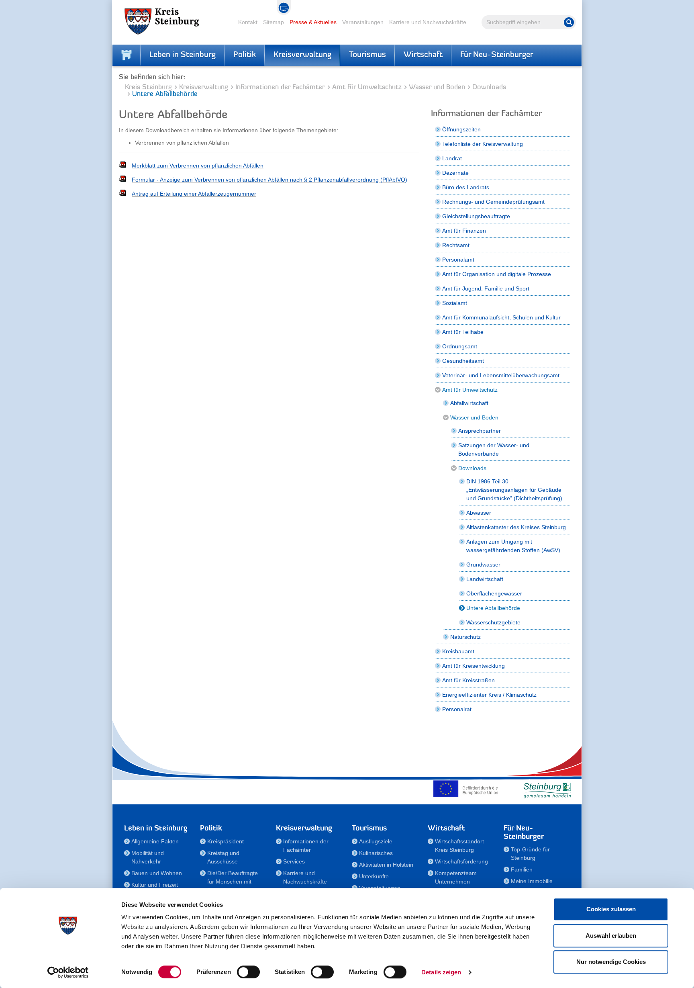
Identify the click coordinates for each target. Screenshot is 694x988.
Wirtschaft (423, 55)
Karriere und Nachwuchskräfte (427, 22)
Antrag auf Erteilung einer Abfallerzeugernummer (194, 193)
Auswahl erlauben (611, 935)
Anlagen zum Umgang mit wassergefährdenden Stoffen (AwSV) (513, 545)
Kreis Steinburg (148, 87)
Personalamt (458, 259)
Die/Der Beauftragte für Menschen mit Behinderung (232, 881)
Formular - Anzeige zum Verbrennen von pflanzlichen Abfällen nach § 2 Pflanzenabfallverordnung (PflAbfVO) (269, 179)
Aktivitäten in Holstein (386, 864)
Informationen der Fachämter (280, 87)
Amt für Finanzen (464, 230)
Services (294, 861)
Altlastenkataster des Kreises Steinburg (516, 527)
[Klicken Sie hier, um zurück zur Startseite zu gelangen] (126, 55)
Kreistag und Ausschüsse (223, 857)
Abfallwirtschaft (469, 403)
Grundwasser (483, 564)
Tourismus (367, 55)
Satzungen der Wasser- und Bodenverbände (493, 449)
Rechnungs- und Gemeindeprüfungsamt (493, 201)
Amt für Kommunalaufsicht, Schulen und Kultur (501, 317)
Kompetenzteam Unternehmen (456, 877)
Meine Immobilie (532, 881)
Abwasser (478, 512)
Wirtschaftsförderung (461, 861)
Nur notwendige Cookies (611, 961)
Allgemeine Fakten (155, 841)
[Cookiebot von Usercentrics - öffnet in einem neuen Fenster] (68, 972)
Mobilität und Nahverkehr (147, 857)
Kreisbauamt (458, 651)
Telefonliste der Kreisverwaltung (482, 144)
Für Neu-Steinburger (496, 55)
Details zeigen (441, 972)
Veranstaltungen (363, 22)
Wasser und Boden (437, 87)
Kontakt (247, 22)
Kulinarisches (376, 853)
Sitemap (273, 22)
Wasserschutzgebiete (493, 622)
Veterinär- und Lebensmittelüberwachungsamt (500, 375)
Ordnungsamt (459, 346)
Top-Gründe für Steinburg (530, 853)
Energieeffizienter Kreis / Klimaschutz (489, 694)
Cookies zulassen (611, 909)
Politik (244, 55)
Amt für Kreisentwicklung (473, 666)
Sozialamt (454, 303)
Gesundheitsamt (463, 361)
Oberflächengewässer (494, 593)
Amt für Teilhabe (463, 332)
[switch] (248, 971)
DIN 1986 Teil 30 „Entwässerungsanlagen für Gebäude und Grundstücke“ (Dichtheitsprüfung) (514, 489)
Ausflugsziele (375, 841)
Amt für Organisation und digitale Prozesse (496, 274)
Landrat (452, 158)
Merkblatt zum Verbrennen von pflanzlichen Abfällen (197, 165)
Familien (522, 869)
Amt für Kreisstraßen (468, 680)
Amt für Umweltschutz (367, 87)
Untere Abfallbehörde (493, 608)
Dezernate (455, 173)
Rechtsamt (455, 245)
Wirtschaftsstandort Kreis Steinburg (459, 845)
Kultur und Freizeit (154, 885)
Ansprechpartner (479, 431)
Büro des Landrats (465, 187)
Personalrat (457, 709)
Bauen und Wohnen (156, 873)
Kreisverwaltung (302, 55)
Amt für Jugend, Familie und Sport (485, 288)
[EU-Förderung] (467, 788)
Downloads (489, 87)
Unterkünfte (374, 876)
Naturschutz (465, 637)
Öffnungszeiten (461, 129)
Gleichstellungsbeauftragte (476, 216)
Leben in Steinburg (182, 55)
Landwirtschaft (484, 579)
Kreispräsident (225, 841)
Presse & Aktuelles (313, 22)
